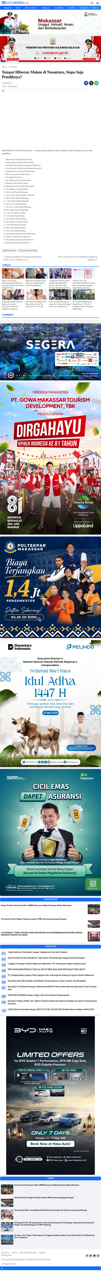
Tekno (94, 8)
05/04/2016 (6, 83)
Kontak (14, 1253)
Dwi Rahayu (12, 86)
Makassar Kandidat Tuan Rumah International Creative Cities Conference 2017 (22, 258)
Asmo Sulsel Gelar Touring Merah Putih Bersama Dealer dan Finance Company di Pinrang (50, 1210)
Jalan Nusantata (9, 251)
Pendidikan (59, 8)
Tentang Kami (6, 1255)
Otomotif (83, 8)
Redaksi (42, 1253)
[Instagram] (98, 1256)
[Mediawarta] (15, 3)
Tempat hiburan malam (27, 251)
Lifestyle (71, 8)
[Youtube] (94, 1256)
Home (4, 67)
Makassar (46, 8)
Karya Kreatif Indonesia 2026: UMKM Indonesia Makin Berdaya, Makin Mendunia (46, 1185)
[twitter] (91, 83)
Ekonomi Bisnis (31, 8)
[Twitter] (90, 1256)
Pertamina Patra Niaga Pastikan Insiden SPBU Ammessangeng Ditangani (44, 1198)
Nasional (7, 8)
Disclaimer (5, 1253)
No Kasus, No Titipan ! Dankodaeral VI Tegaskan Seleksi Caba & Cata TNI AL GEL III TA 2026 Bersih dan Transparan (54, 1236)
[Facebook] (87, 1256)
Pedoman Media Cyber (28, 1253)
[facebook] (86, 83)
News (18, 8)
